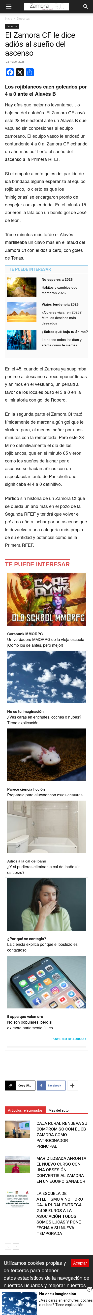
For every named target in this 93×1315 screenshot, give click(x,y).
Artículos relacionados (25, 1110)
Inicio (8, 18)
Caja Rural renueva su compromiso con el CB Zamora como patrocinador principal (61, 1135)
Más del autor (59, 1110)
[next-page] (16, 1246)
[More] (72, 1085)
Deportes (23, 18)
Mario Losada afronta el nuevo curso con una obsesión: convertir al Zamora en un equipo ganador (61, 1170)
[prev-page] (8, 1246)
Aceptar (80, 1263)
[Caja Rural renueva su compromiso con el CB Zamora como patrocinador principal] (17, 1129)
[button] (8, 6)
